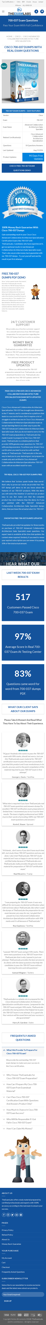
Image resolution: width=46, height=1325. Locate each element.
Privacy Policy (7, 1230)
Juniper (40, 2)
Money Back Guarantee (11, 1244)
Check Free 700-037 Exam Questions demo (22, 168)
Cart (3, 1262)
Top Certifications (8, 2)
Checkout (6, 1267)
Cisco (18, 36)
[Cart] (42, 12)
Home (9, 36)
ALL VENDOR (27, 5)
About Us (6, 1239)
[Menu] (3, 11)
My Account (7, 1258)
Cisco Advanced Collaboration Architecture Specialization (24, 38)
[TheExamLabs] (19, 11)
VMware (18, 5)
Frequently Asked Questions (13, 1272)
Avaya (35, 2)
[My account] (36, 12)
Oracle (28, 2)
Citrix (18, 2)
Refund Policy (7, 1235)
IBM (23, 2)
